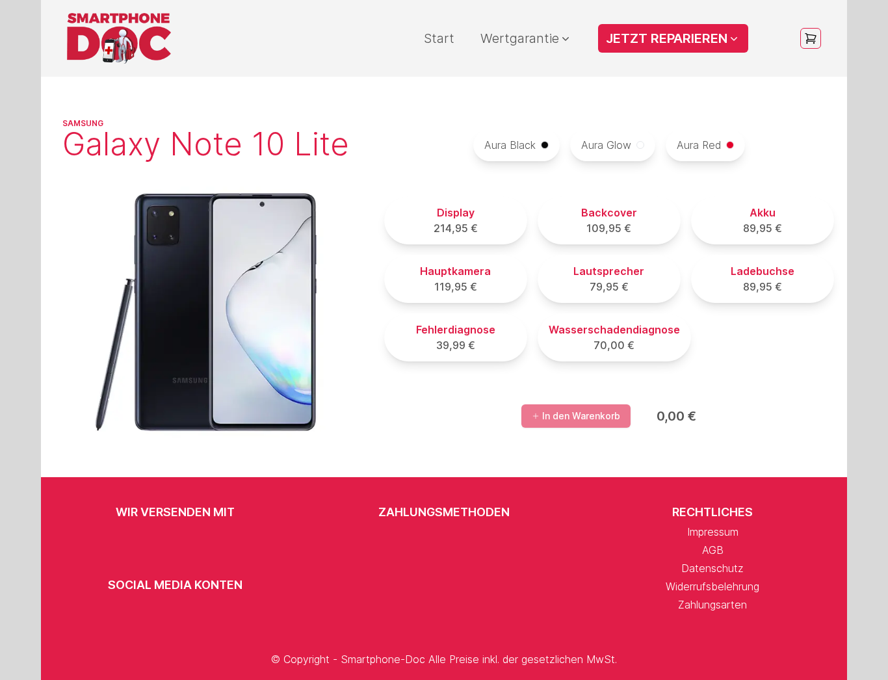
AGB (713, 549)
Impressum (712, 531)
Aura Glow (606, 144)
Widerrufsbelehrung (712, 586)
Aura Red (699, 144)
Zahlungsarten (712, 604)
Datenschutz (712, 568)
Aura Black (510, 144)
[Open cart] (810, 38)
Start (439, 38)
